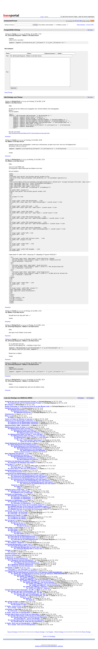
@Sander (8, 550)
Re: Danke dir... (27, 598)
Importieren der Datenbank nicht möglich (17, 461)
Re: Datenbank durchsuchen (16, 409)
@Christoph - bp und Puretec (13, 511)
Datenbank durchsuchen (12, 408)
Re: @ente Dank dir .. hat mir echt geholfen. (27, 618)
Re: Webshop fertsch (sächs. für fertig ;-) (20, 428)
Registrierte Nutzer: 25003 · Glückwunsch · (17, 425)
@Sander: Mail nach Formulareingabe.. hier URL (19, 590)
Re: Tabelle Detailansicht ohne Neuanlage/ (29, 449)
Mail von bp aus (10, 520)
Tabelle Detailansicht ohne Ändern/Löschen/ (18, 443)
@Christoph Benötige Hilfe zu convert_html (18, 544)
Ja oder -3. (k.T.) (19, 438)
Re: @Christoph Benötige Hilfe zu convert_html (22, 545)
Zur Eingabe (49, 632)
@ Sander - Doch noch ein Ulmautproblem (17, 612)
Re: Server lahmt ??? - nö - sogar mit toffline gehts (23, 465)
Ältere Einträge (59, 632)
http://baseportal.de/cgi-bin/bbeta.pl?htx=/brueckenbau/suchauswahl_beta (29, 133)
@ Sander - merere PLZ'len (13, 606)
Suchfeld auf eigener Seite (13, 553)
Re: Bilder (11, 417)
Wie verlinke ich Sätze (11, 601)
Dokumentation (81, 25)
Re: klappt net (18, 486)
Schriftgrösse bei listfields (13, 515)
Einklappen (81, 398)
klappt (19, 488)
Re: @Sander (12, 552)
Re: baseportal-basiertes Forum (17, 471)
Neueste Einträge (12, 632)
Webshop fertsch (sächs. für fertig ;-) (16, 427)
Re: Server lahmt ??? (17, 467)
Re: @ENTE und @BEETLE (22, 575)
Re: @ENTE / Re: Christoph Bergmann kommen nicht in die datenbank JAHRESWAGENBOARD (39, 573)
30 (75, 21)
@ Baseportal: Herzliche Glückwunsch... (17, 558)
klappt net (14, 485)
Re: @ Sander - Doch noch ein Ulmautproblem (22, 624)
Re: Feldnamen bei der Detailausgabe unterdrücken (23, 422)
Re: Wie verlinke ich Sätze (15, 603)
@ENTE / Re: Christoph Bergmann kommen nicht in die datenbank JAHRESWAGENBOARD (35, 572)
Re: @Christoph (12, 611)
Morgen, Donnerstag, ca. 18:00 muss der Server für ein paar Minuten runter (27, 406)
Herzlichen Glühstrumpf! (12, 555)
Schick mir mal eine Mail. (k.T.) (29, 441)
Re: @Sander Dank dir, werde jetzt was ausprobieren (27, 621)
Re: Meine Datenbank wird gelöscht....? (19, 455)
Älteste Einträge (86, 632)
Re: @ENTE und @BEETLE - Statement (35, 586)
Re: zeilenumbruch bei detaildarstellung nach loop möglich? (26, 475)
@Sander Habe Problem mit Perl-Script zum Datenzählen (22, 614)
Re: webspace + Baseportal (16, 542)
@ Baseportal (9, 557)
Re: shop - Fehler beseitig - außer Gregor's (29, 440)
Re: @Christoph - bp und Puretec (18, 512)
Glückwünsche (9, 414)
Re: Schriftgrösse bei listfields (17, 517)
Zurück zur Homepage (49, 636)
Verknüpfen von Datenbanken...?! (15, 494)
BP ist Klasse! (9, 404)
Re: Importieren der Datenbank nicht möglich (21, 462)
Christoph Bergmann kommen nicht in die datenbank (21, 571)
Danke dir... (23, 597)
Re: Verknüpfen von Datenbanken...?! (19, 495)
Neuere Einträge (40, 632)
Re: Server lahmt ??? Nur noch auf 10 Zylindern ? (23, 468)
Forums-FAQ (90, 25)
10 (73, 21)
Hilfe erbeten (9, 527)
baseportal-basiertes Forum (13, 470)
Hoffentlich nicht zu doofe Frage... (15, 489)
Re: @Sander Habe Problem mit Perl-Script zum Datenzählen (26, 615)
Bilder (7, 416)
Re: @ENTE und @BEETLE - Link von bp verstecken (32, 579)
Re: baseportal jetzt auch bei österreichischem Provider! (24, 403)
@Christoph (8, 567)
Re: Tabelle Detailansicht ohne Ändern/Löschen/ (22, 444)
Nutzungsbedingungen (58, 639)
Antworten (8, 136)
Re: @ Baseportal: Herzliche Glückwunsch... (21, 560)
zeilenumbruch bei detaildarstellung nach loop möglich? (22, 473)
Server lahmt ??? (10, 464)
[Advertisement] (49, 6)
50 (78, 21)
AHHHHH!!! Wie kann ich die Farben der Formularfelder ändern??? (24, 505)
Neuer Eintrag (8, 92)
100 (80, 21)
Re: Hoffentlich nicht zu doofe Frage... (19, 491)
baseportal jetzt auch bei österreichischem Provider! (20, 401)
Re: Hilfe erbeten (13, 529)
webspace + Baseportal (12, 541)
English (42, 16)
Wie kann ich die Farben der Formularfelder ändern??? (24, 507)
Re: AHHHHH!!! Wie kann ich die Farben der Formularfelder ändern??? (29, 506)
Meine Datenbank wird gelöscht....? (15, 453)
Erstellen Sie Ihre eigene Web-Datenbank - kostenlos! (49, 646)
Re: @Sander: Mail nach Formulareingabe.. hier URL (23, 591)
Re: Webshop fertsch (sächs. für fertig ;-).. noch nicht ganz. (25, 434)
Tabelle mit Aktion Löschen (22, 452)
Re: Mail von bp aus (14, 521)
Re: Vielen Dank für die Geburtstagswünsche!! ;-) (22, 536)
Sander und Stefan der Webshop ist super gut (18, 419)
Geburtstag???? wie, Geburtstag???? (19, 569)
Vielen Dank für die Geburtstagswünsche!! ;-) (18, 535)
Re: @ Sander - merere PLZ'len (17, 607)
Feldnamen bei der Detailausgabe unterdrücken (19, 421)
